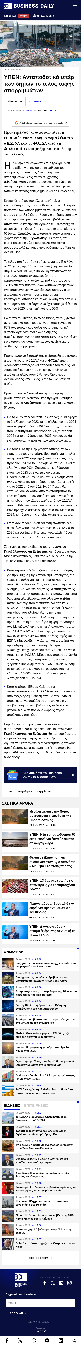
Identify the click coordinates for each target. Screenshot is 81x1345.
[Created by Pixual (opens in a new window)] (40, 1329)
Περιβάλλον (44, 791)
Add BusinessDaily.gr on (41, 122)
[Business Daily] (29, 6)
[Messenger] (47, 1340)
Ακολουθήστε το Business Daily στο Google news (42, 774)
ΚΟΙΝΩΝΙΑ (35, 101)
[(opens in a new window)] (7, 1340)
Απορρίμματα (24, 791)
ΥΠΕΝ (8, 791)
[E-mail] (74, 1340)
